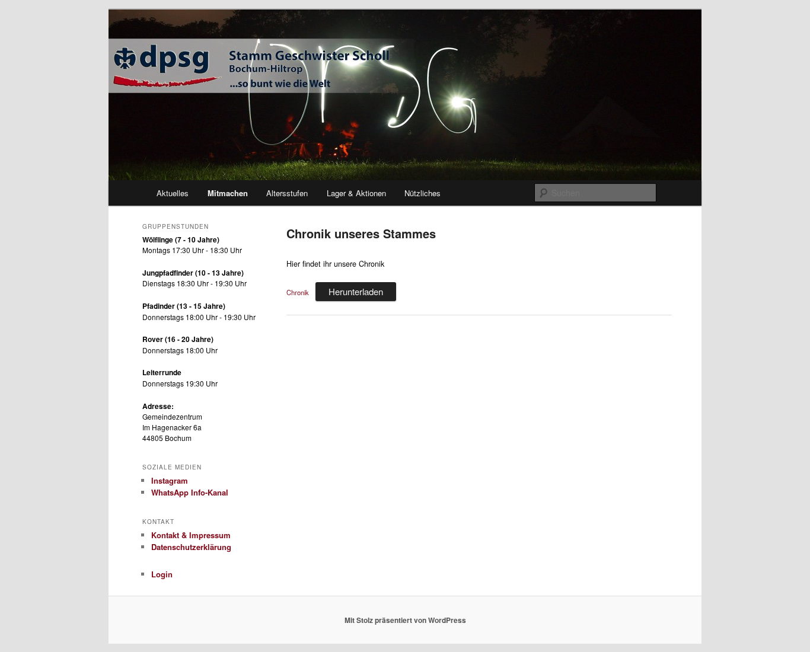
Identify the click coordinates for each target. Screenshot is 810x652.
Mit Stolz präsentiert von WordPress (405, 620)
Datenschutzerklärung (191, 546)
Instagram (169, 480)
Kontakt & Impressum (191, 535)
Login (162, 574)
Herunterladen (356, 291)
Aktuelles (173, 193)
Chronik (297, 292)
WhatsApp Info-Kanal (189, 492)
